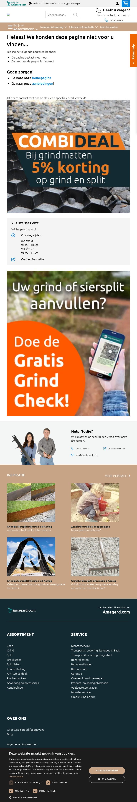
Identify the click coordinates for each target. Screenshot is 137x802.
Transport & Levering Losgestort (91, 655)
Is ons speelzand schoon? (86, 530)
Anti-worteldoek (17, 673)
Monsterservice (81, 692)
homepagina (41, 78)
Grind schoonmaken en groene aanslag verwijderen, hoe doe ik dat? (94, 586)
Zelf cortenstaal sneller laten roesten (29, 530)
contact (110, 15)
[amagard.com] (36, 610)
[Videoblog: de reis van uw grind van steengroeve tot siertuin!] (31, 556)
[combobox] (57, 14)
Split (9, 655)
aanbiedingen (42, 83)
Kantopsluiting (16, 669)
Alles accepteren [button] (107, 770)
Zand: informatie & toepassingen (90, 526)
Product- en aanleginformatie (89, 683)
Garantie (76, 673)
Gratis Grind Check (83, 697)
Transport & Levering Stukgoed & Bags (95, 650)
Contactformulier (32, 259)
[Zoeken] (75, 14)
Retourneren (79, 669)
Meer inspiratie (116, 476)
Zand (10, 646)
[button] (47, 797)
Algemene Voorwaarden (22, 744)
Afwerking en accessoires (23, 683)
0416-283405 (116, 20)
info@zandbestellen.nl (87, 455)
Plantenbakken (16, 678)
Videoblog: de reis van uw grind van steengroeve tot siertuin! (36, 586)
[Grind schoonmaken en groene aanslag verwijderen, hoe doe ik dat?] (95, 556)
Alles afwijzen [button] (107, 779)
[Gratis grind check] (68, 343)
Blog (10, 734)
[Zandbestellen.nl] (8, 14)
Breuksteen (14, 659)
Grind (10, 650)
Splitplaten (14, 664)
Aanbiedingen (15, 687)
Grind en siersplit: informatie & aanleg (29, 526)
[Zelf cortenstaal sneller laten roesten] (31, 502)
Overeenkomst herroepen (87, 678)
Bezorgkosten (80, 659)
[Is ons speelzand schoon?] (95, 502)
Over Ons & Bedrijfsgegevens (25, 729)
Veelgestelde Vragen (84, 687)
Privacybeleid (16, 776)
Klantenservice (80, 646)
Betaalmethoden (81, 664)
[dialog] (68, 775)
